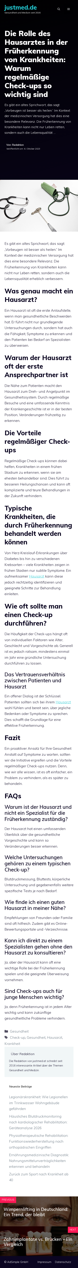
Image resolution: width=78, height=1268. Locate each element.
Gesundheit (19, 1031)
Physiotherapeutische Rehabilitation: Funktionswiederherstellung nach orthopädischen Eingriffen (38, 1141)
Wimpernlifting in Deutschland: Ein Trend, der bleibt (36, 1212)
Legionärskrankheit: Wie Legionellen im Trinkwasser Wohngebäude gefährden (38, 1103)
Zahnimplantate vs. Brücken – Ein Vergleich (38, 1241)
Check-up (17, 1037)
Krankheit (12, 1043)
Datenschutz (63, 1262)
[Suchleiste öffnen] (59, 9)
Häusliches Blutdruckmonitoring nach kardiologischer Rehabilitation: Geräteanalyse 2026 (38, 1122)
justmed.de (21, 7)
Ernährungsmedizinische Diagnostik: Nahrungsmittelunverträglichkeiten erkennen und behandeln (39, 1161)
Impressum (44, 1262)
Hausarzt (36, 576)
